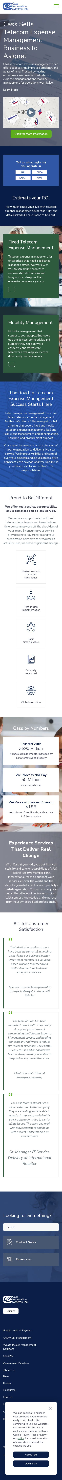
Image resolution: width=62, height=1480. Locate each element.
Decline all (31, 1463)
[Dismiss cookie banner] (50, 1408)
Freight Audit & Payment (17, 1330)
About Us (9, 1370)
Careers (7, 1397)
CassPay (8, 1356)
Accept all (31, 1454)
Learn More (10, 90)
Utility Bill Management (17, 1338)
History (7, 1383)
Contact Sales (26, 1242)
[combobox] (31, 1227)
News (6, 1376)
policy (21, 1438)
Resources (23, 1259)
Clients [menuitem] (11, 1311)
